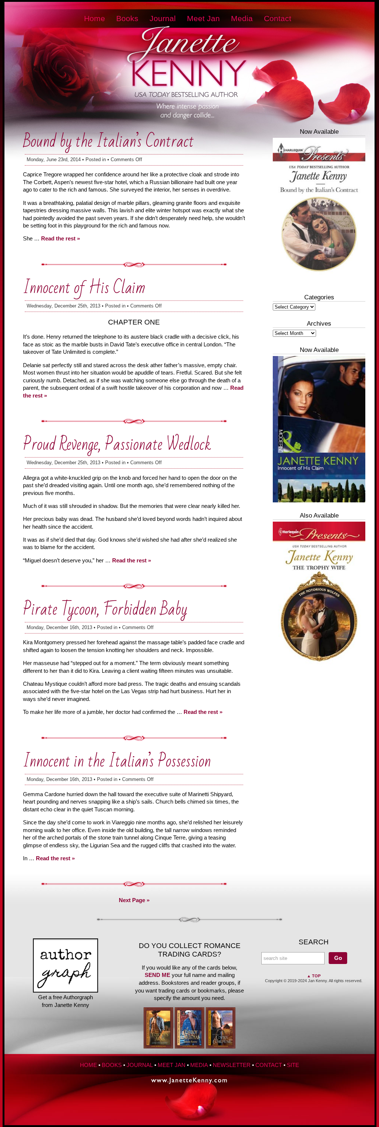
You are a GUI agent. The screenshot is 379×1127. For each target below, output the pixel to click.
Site (293, 1065)
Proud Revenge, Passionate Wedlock (117, 444)
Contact (277, 18)
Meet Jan (203, 18)
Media (242, 18)
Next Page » (134, 900)
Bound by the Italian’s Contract (108, 141)
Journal (163, 18)
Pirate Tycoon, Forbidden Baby (105, 609)
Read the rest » (60, 239)
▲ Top (314, 976)
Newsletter (232, 1065)
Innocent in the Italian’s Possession (117, 761)
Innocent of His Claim (84, 288)
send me (157, 975)
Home (94, 18)
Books (127, 18)
